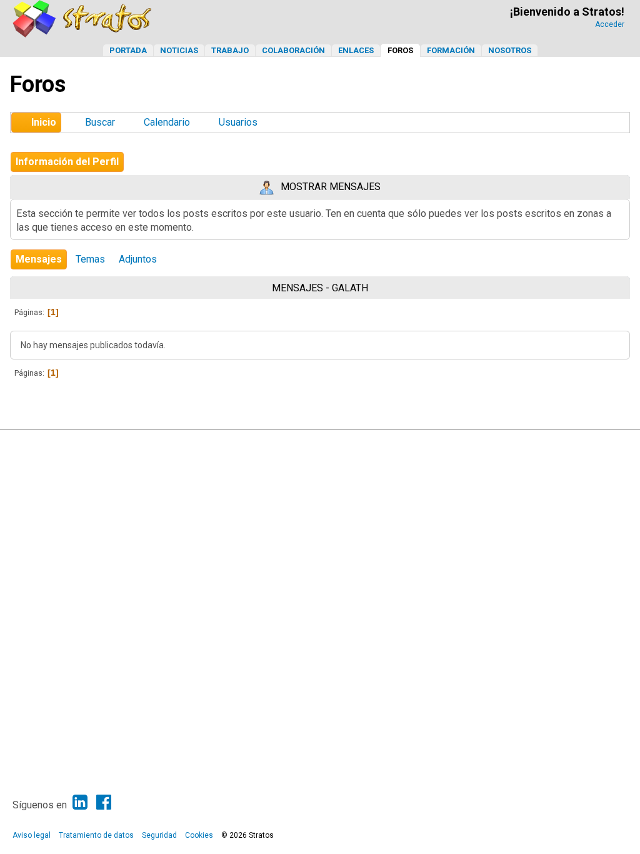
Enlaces (356, 50)
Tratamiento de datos (96, 835)
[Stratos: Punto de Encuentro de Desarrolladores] (82, 34)
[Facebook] (103, 802)
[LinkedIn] (80, 802)
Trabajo (230, 50)
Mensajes (39, 259)
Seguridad (159, 835)
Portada (128, 50)
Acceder (609, 24)
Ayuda (558, 442)
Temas (90, 259)
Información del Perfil (67, 162)
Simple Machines (330, 442)
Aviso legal (31, 835)
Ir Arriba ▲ (591, 442)
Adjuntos (138, 259)
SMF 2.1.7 (239, 442)
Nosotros (509, 50)
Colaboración (293, 50)
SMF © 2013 (281, 442)
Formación (451, 50)
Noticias (179, 50)
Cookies (199, 835)
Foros (400, 50)
